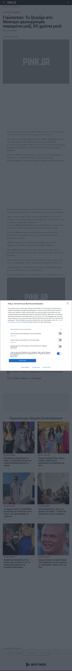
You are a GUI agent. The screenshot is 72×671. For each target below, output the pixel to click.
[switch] (59, 333)
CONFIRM (22, 360)
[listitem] (36, 329)
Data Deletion (25, 367)
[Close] (68, 304)
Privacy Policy (47, 367)
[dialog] (36, 335)
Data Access (36, 367)
